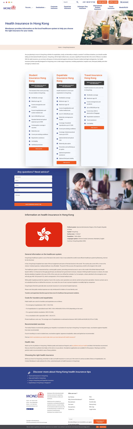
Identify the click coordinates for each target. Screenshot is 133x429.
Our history (71, 397)
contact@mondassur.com (32, 406)
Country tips (92, 402)
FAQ (90, 397)
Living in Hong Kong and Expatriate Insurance (41, 380)
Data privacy (92, 404)
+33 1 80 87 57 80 (89, 2)
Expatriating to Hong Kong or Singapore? (40, 382)
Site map (91, 407)
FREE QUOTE (102, 2)
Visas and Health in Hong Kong (37, 378)
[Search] (77, 2)
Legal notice (92, 409)
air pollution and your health (79, 345)
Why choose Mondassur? (75, 399)
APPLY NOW (113, 2)
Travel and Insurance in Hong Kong (38, 376)
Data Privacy (92, 426)
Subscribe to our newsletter (100, 421)
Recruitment (71, 402)
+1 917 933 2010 (33, 404)
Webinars (91, 399)
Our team (70, 404)
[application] (32, 7)
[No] (131, 427)
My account (124, 2)
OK (97, 426)
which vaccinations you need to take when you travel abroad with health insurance (52, 337)
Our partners (71, 407)
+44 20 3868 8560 (33, 402)
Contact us (71, 409)
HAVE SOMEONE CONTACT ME (33, 204)
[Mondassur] (9, 7)
